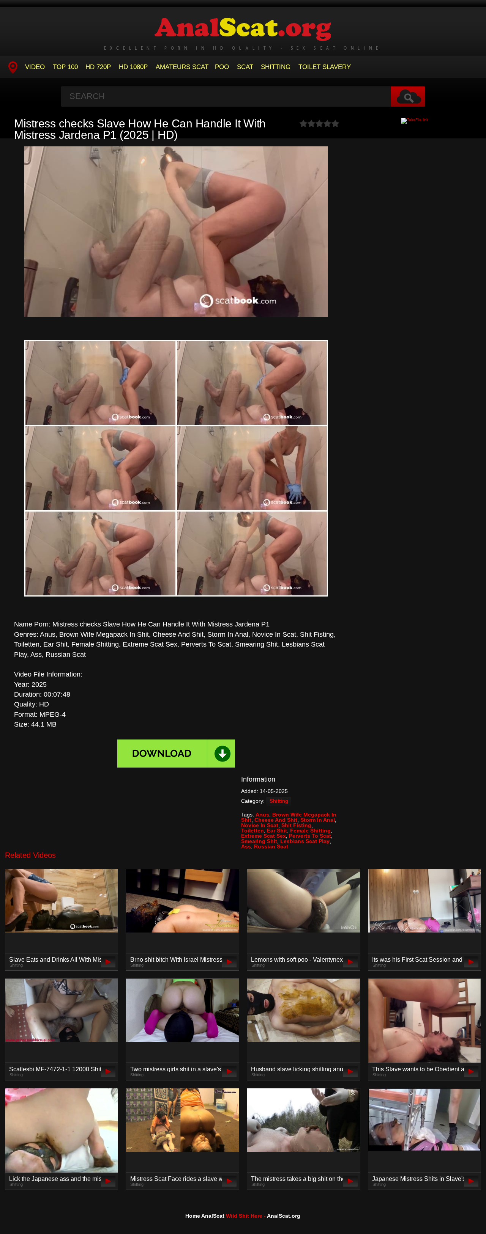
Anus (262, 815)
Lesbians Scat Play (305, 841)
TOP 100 (65, 67)
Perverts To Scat (310, 836)
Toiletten (252, 830)
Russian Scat (271, 846)
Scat (245, 67)
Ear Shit (277, 830)
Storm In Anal (317, 820)
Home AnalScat (204, 1216)
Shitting (275, 67)
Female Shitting (310, 830)
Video (35, 67)
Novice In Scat (259, 825)
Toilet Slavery (324, 67)
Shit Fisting (296, 825)
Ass (246, 846)
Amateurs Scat (182, 67)
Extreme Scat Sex (263, 836)
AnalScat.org (283, 1216)
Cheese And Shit (275, 820)
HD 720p (98, 67)
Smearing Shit (259, 841)
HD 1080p (133, 67)
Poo (222, 67)
